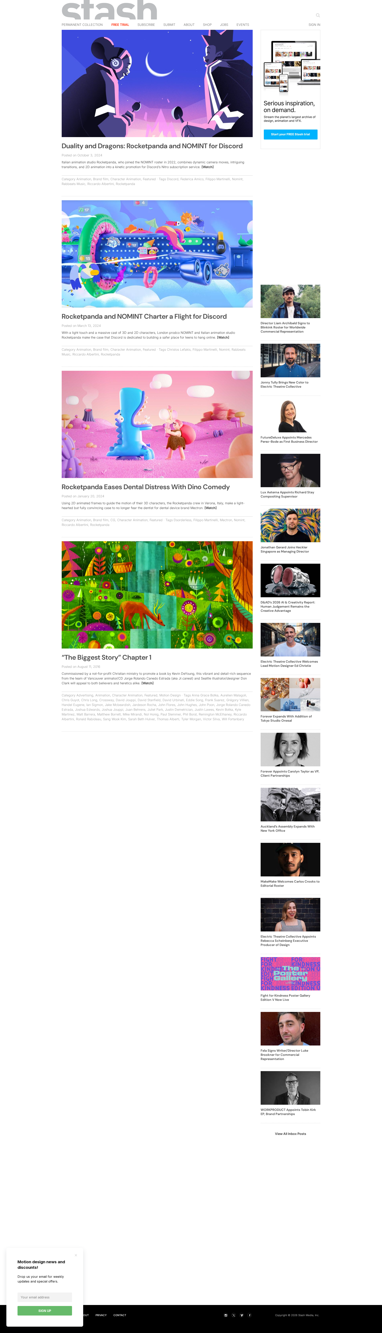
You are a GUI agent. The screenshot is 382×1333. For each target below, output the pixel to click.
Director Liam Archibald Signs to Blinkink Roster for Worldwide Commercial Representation (285, 327)
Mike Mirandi (132, 714)
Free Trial (120, 25)
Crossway (106, 700)
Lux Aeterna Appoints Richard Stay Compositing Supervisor (287, 494)
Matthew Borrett (109, 714)
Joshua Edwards (87, 710)
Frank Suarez (214, 700)
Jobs (224, 25)
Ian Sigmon (94, 705)
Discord (172, 179)
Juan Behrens (135, 710)
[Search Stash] (317, 15)
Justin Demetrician (179, 710)
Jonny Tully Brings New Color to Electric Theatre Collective (285, 384)
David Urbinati (173, 700)
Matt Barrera (86, 714)
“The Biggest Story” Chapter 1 (106, 657)
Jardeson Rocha (144, 705)
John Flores (166, 705)
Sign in (314, 25)
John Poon (206, 705)
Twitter (233, 1315)
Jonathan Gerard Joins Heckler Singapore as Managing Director (285, 549)
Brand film (100, 179)
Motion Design (170, 695)
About (189, 25)
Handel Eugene (73, 705)
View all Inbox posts (290, 1134)
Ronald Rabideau (88, 719)
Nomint (237, 179)
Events (243, 25)
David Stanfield (149, 700)
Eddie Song (194, 700)
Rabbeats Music (73, 184)
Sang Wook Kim (114, 719)
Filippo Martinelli (218, 179)
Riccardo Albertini (100, 184)
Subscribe (146, 25)
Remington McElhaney (215, 714)
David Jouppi (126, 700)
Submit (169, 25)
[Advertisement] (157, 763)
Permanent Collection (82, 25)
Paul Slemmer (171, 714)
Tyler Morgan (191, 719)
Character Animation (125, 179)
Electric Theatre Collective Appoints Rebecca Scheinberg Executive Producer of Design (288, 940)
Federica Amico (192, 179)
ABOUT (84, 1315)
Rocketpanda (125, 184)
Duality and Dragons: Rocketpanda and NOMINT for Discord (152, 145)
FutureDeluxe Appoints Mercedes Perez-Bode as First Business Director (289, 439)
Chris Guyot (70, 700)
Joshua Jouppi (112, 710)
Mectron (226, 520)
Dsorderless (182, 520)
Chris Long (89, 700)
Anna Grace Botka (205, 695)
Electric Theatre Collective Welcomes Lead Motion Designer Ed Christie (289, 663)
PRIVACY (101, 1315)
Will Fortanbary (233, 719)
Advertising (84, 695)
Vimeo (241, 1315)
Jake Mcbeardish (117, 705)
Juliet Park (155, 710)
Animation (83, 179)
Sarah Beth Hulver (141, 719)
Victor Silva (211, 719)
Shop (207, 25)
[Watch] (208, 167)
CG (112, 520)
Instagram (225, 1315)
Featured (149, 179)
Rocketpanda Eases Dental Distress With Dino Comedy (146, 486)
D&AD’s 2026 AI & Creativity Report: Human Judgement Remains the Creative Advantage (288, 606)
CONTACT (119, 1315)
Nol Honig (151, 714)
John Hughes (187, 705)
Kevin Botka (224, 710)
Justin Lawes (204, 710)
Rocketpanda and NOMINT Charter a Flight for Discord (144, 316)
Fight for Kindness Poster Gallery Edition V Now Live (285, 997)
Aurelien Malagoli (233, 695)
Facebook (249, 1315)
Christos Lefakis (179, 349)
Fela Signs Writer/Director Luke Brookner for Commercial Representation (284, 1054)
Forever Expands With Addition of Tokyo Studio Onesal (286, 718)
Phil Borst (190, 714)
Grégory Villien (237, 700)
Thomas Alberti (168, 719)
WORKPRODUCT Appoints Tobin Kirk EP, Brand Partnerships (288, 1112)
